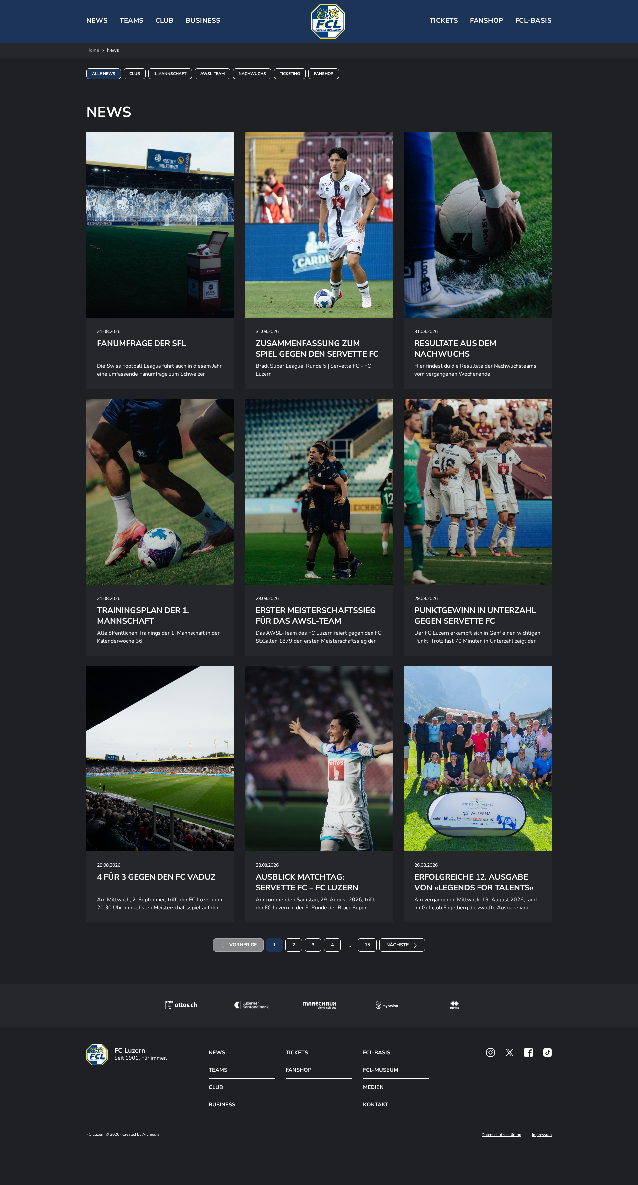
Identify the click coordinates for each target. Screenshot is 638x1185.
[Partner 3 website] (319, 1005)
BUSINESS (203, 20)
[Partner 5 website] (454, 1005)
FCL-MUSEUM (380, 1070)
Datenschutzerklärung (501, 1134)
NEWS (97, 20)
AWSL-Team (212, 73)
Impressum (542, 1134)
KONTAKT (375, 1104)
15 (367, 945)
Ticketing (290, 73)
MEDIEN (373, 1087)
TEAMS (132, 20)
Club (134, 73)
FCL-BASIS (376, 1052)
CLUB (165, 20)
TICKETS (444, 20)
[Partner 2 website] (250, 1005)
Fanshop (486, 20)
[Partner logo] (490, 1052)
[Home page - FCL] (328, 21)
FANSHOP (298, 1070)
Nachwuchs (252, 73)
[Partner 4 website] (387, 1005)
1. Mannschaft (170, 73)
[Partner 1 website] (181, 1005)
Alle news (103, 73)
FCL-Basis (533, 20)
